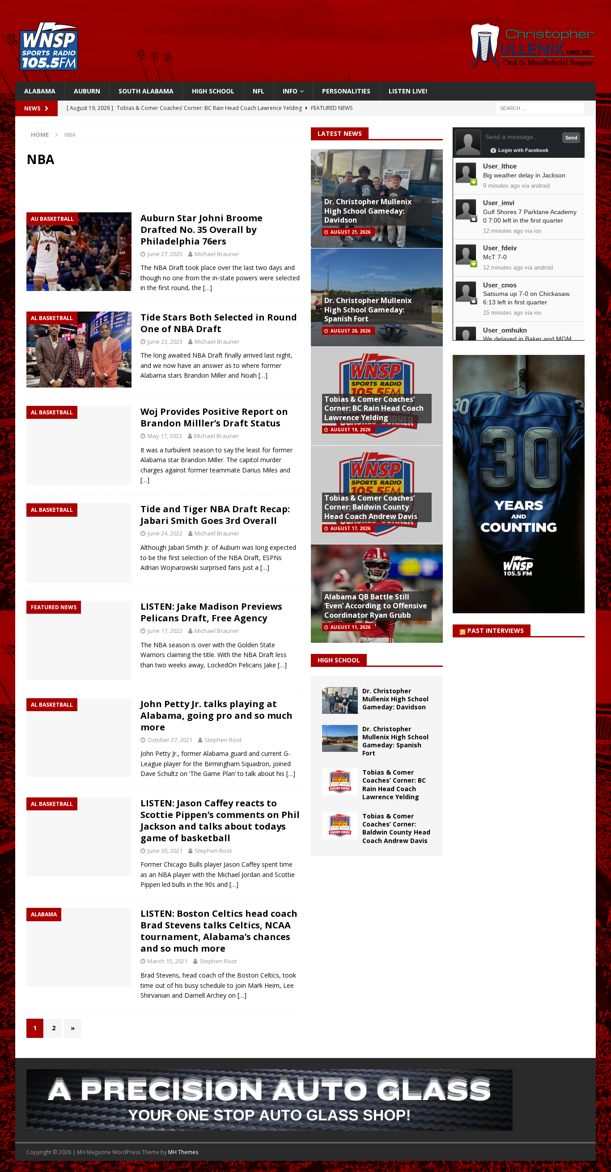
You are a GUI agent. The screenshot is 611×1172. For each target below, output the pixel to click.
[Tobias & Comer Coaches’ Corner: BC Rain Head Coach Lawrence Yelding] (340, 781)
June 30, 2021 (165, 851)
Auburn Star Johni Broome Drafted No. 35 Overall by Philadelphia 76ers (201, 229)
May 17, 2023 (165, 436)
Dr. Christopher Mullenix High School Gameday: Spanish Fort (368, 309)
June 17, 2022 (165, 631)
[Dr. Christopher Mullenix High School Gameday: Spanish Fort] (340, 738)
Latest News (340, 133)
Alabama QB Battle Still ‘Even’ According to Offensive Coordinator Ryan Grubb (375, 606)
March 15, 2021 (167, 961)
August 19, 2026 (350, 429)
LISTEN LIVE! (408, 91)
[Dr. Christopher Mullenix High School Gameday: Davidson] (340, 700)
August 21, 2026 (350, 232)
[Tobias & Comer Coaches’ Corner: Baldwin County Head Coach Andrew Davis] (340, 825)
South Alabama (146, 91)
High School (213, 91)
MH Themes (183, 1152)
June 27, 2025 (165, 254)
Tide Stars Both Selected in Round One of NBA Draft (218, 323)
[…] (207, 287)
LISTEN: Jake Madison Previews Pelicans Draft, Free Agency (211, 612)
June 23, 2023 (165, 341)
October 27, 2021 (170, 740)
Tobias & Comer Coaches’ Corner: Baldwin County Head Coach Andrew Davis (370, 507)
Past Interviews (495, 630)
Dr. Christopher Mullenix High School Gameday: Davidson (368, 211)
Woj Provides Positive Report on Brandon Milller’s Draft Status (214, 417)
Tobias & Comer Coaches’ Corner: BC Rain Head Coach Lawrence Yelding (374, 408)
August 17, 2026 (350, 528)
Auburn (87, 91)
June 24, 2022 (165, 533)
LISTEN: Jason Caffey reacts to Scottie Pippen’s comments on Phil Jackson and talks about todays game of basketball (220, 820)
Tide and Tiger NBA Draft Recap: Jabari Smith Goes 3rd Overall (215, 515)
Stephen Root (223, 740)
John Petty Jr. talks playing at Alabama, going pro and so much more (216, 715)
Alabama (39, 91)
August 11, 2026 (350, 627)
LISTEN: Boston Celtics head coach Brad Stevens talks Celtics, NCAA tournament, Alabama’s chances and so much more (218, 930)
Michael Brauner (217, 254)
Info (290, 91)
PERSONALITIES (346, 91)
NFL (258, 91)
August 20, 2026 (350, 331)
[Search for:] (540, 108)
